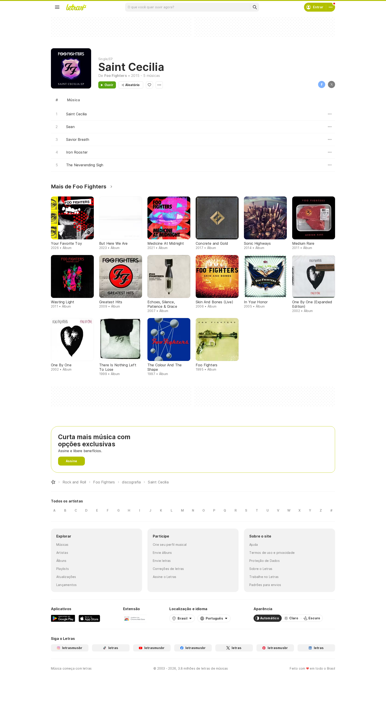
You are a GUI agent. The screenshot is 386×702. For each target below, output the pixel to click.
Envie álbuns (162, 552)
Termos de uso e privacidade (272, 552)
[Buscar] (254, 7)
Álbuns (61, 561)
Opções (159, 85)
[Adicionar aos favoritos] (149, 85)
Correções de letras (168, 569)
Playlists (62, 569)
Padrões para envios (265, 585)
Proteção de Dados (264, 561)
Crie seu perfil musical (170, 544)
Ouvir (109, 85)
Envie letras (162, 561)
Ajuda (253, 544)
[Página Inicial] (53, 482)
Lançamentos (66, 585)
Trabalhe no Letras (264, 577)
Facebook (321, 84)
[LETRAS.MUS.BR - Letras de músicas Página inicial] (76, 7)
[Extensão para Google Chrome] (135, 618)
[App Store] (89, 618)
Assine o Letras (164, 577)
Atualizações (66, 577)
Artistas (62, 552)
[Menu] (57, 7)
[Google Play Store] (63, 618)
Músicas (62, 544)
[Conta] (330, 7)
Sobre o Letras (260, 569)
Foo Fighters (115, 75)
